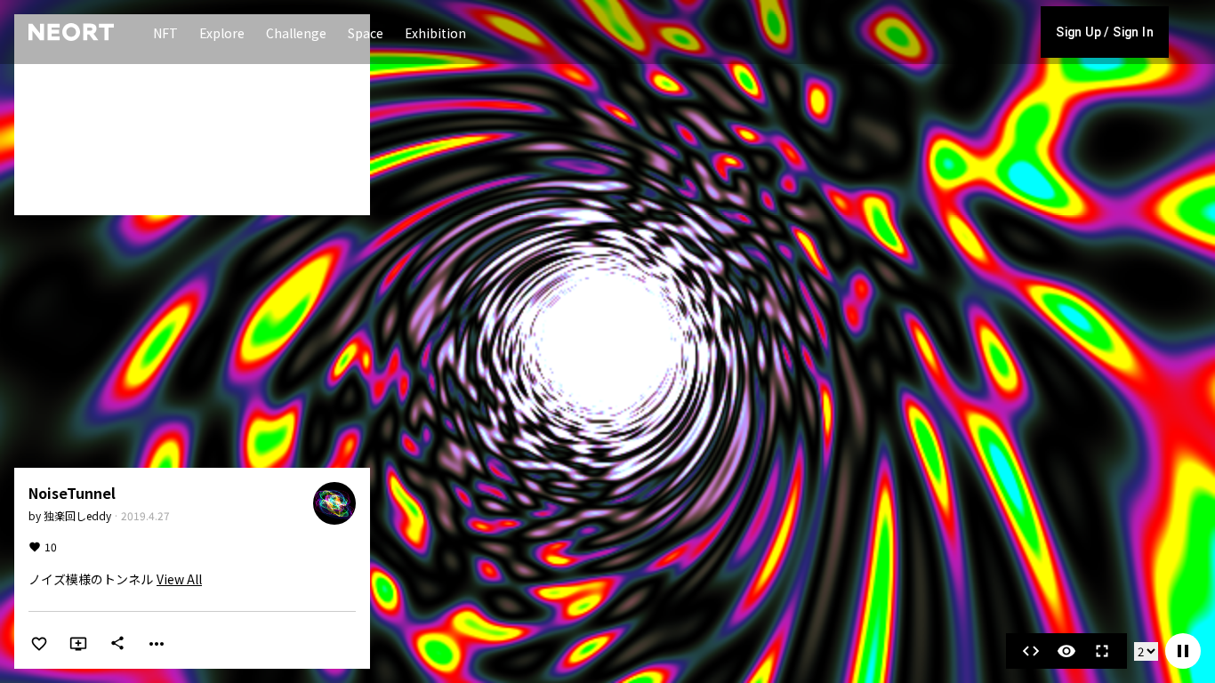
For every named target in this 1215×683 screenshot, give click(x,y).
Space (365, 33)
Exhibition (435, 33)
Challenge (296, 33)
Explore (222, 33)
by (69, 515)
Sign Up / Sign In (1105, 32)
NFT (165, 33)
